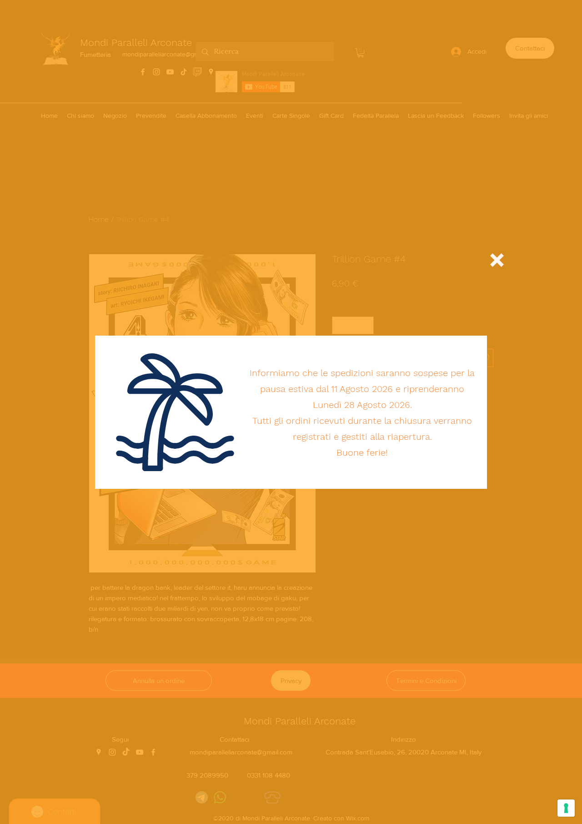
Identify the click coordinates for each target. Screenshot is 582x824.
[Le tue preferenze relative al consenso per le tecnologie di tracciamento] (566, 808)
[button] (497, 260)
